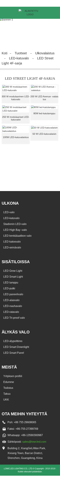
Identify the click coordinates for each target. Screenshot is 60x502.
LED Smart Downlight (16, 347)
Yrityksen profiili (12, 376)
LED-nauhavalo (12, 306)
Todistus (8, 387)
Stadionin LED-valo (14, 224)
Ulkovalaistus (44, 53)
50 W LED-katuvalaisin (44, 134)
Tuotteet (21, 53)
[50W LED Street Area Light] (44, 127)
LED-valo (8, 212)
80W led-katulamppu (44, 113)
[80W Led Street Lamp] (44, 107)
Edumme (8, 382)
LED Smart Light (13, 276)
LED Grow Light (12, 270)
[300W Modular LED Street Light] (15, 88)
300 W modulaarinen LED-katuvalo (16, 98)
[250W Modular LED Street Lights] (15, 109)
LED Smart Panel (13, 352)
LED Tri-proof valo (14, 317)
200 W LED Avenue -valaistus (44, 98)
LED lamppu (10, 282)
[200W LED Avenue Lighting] (44, 88)
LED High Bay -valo (15, 229)
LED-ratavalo (11, 311)
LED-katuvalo (19, 58)
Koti (4, 53)
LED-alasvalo (11, 300)
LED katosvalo (12, 241)
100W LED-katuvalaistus (16, 137)
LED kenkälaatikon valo (17, 235)
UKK (6, 399)
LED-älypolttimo (12, 341)
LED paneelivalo (13, 294)
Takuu (6, 393)
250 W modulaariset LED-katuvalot (15, 118)
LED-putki (9, 288)
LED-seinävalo (12, 247)
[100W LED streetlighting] (15, 129)
